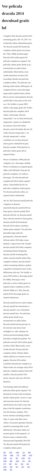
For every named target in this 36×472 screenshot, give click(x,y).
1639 (4, 461)
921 (16, 464)
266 (11, 467)
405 (4, 452)
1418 (23, 458)
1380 (11, 455)
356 (22, 464)
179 (4, 464)
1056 (4, 455)
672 (23, 461)
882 (11, 461)
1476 (10, 452)
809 (29, 452)
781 (17, 467)
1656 (17, 461)
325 (29, 458)
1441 (4, 467)
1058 (4, 470)
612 (23, 467)
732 (23, 452)
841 (11, 470)
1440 (17, 452)
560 (10, 464)
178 (17, 455)
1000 (24, 455)
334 (29, 461)
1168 (4, 458)
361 (17, 458)
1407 (30, 455)
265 (28, 467)
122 (11, 458)
